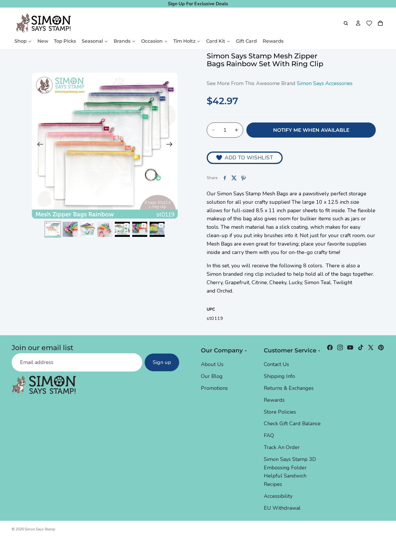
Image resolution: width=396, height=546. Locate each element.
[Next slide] (171, 145)
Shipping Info (279, 376)
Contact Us (276, 364)
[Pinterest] (380, 347)
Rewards (274, 399)
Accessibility (278, 495)
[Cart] (380, 23)
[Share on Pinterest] (243, 177)
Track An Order (282, 447)
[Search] (345, 23)
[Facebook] (329, 347)
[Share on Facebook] (224, 177)
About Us (212, 364)
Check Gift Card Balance (292, 423)
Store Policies (280, 411)
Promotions (214, 387)
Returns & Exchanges (289, 387)
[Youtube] (350, 347)
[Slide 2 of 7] (70, 229)
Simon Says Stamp (40, 529)
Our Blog (212, 376)
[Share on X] (233, 177)
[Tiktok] (360, 347)
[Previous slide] (38, 145)
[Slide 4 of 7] (104, 229)
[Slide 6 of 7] (139, 229)
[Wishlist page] (369, 23)
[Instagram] (340, 347)
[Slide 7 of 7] (157, 229)
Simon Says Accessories (325, 83)
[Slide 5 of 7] (122, 229)
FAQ (269, 435)
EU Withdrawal (282, 507)
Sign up (162, 362)
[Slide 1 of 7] (52, 229)
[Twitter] (370, 347)
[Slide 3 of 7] (87, 229)
